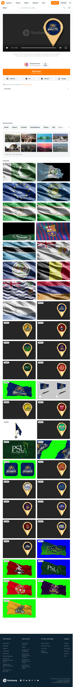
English (65, 642)
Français (65, 653)
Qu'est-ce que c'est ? (27, 84)
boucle (6, 126)
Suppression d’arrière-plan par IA (7, 665)
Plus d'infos (7, 88)
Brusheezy (6, 642)
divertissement (35, 126)
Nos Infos (43, 647)
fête (53, 126)
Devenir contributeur (44, 651)
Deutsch (65, 650)
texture (14, 126)
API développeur (8, 655)
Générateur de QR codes (7, 669)
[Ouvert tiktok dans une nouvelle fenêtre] (32, 679)
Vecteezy (5, 645)
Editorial (35, 3)
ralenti (61, 126)
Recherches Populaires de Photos (25, 660)
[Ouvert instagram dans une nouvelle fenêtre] (23, 679)
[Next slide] (66, 126)
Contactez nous (44, 645)
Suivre (45, 65)
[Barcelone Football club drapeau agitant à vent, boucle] (53, 231)
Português (66, 647)
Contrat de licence (24, 643)
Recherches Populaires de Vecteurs (25, 654)
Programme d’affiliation (24, 649)
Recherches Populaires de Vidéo (25, 666)
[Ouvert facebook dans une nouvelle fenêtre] (21, 679)
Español (65, 645)
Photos (18, 3)
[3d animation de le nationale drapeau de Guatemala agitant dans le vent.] (53, 171)
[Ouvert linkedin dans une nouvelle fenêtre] (26, 679)
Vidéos (26, 3)
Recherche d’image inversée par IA (7, 659)
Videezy (5, 647)
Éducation (6, 653)
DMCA (23, 646)
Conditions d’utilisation (63, 679)
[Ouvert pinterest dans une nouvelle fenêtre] (29, 679)
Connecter (63, 3)
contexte (23, 126)
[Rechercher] (64, 8)
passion (46, 126)
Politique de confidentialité (62, 680)
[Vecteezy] (3, 3)
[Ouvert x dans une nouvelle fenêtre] (35, 679)
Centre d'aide (44, 642)
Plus (43, 3)
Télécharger (36, 72)
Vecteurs (8, 3)
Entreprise (6, 650)
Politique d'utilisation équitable (59, 681)
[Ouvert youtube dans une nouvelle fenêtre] (38, 679)
